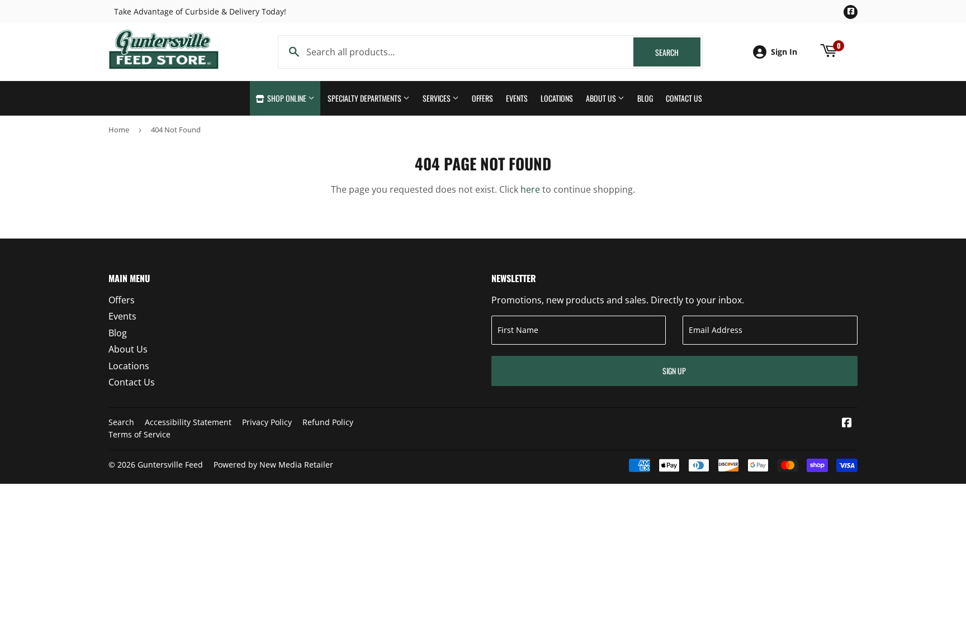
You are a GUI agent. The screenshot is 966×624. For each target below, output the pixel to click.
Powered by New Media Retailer (273, 464)
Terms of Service (139, 434)
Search (677, 52)
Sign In (784, 51)
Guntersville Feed (170, 464)
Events (517, 98)
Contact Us (684, 98)
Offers (482, 98)
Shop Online (287, 98)
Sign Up (674, 371)
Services (437, 98)
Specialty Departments (365, 98)
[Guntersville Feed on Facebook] (847, 423)
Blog (645, 98)
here (530, 189)
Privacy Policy (267, 422)
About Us (602, 98)
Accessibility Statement (188, 422)
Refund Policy (327, 422)
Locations (557, 98)
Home (118, 130)
